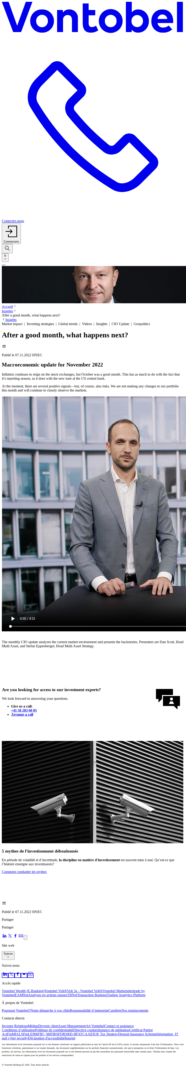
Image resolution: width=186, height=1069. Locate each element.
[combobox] (5, 257)
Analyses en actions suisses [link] (47, 995)
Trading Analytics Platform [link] (126, 995)
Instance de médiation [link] (113, 1030)
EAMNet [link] (21, 995)
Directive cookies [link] (85, 1030)
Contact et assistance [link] (119, 1026)
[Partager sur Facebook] (15, 937)
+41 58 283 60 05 (24, 710)
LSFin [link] (23, 1034)
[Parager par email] (21, 937)
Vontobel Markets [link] (115, 991)
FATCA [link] (82, 1034)
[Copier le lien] (25, 937)
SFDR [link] (60, 1034)
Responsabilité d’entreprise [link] (89, 1010)
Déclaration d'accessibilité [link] (46, 1038)
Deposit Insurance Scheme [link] (137, 1034)
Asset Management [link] (72, 1026)
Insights (7, 311)
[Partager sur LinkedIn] (4, 937)
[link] (5, 975)
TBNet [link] (72, 995)
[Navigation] (3, 265)
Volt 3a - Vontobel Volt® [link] (85, 991)
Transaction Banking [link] (92, 995)
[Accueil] (93, 18)
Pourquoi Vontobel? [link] (16, 1010)
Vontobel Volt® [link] (55, 991)
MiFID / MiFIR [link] (45, 1034)
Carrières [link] (114, 1010)
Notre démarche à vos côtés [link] (50, 1010)
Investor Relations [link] (15, 1026)
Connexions (11, 241)
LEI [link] (31, 1034)
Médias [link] (33, 1026)
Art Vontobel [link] (95, 1026)
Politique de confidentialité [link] (54, 1030)
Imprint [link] (70, 1038)
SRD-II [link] (70, 1034)
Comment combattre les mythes (24, 872)
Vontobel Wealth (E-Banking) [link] (23, 991)
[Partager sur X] (10, 937)
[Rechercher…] (7, 248)
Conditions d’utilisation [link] (18, 1030)
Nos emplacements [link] (134, 1010)
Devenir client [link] (48, 1026)
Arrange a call (22, 714)
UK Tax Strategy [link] (106, 1034)
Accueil (7, 307)
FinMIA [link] (13, 1034)
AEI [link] (91, 1034)
